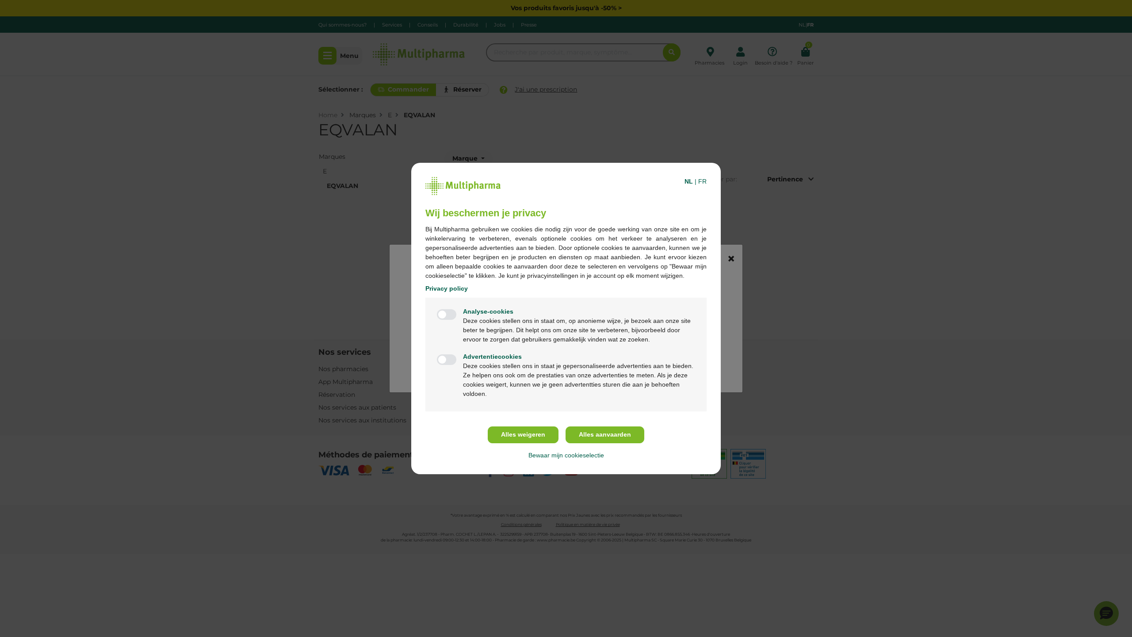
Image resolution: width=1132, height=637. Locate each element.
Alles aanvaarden (605, 434)
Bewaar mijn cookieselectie (566, 455)
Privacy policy (446, 288)
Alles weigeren (523, 434)
